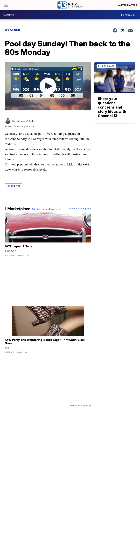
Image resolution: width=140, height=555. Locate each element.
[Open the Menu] (6, 5)
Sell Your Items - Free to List (46, 209)
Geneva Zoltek (25, 121)
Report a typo (13, 186)
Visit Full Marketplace (79, 209)
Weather (12, 30)
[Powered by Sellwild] (86, 405)
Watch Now (127, 5)
